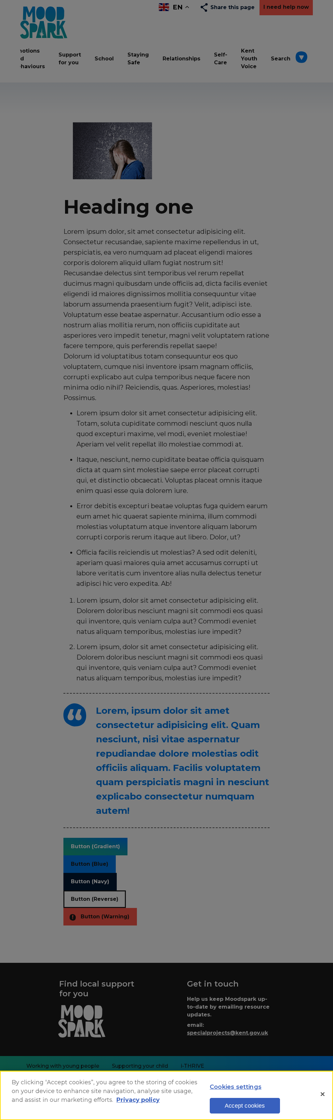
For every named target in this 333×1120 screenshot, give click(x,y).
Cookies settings (235, 1086)
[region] (166, 1095)
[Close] (322, 1094)
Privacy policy (138, 1099)
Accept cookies (245, 1105)
